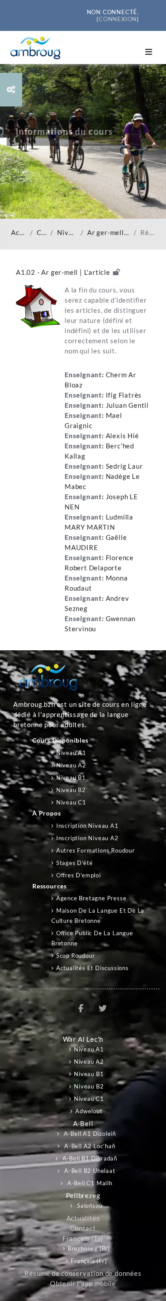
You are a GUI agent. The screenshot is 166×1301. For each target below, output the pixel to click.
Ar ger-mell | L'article (108, 232)
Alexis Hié (122, 436)
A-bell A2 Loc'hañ (88, 1145)
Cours (42, 232)
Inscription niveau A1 (87, 825)
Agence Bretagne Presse (91, 898)
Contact (83, 1228)
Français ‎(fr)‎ (83, 1238)
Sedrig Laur (124, 466)
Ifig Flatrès (124, 395)
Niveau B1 (71, 777)
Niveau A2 (71, 765)
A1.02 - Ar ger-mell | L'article (63, 272)
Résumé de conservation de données (82, 1273)
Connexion (118, 19)
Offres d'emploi (78, 875)
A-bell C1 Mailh (89, 1183)
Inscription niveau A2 (87, 838)
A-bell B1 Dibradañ (89, 1158)
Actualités (83, 1218)
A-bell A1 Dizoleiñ (89, 1133)
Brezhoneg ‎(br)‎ (89, 1248)
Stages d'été (74, 862)
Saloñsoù (88, 1205)
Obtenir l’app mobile (83, 1283)
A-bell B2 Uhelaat (88, 1170)
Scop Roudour (75, 955)
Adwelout (88, 1111)
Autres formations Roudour (95, 850)
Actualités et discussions (92, 967)
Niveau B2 (71, 789)
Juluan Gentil (127, 405)
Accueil (19, 232)
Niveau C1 (71, 802)
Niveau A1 (67, 232)
